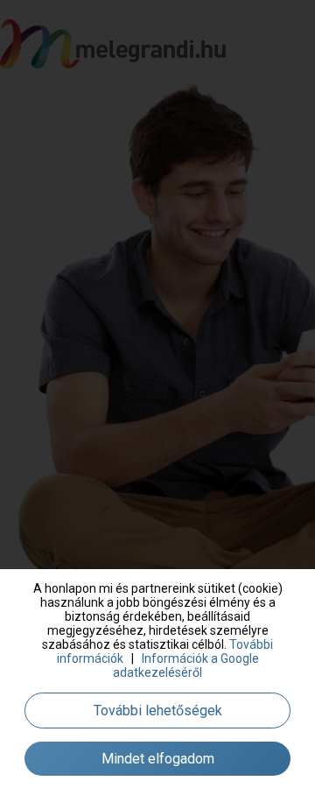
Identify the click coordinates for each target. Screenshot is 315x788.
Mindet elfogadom (158, 758)
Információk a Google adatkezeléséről (186, 665)
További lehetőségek (158, 710)
